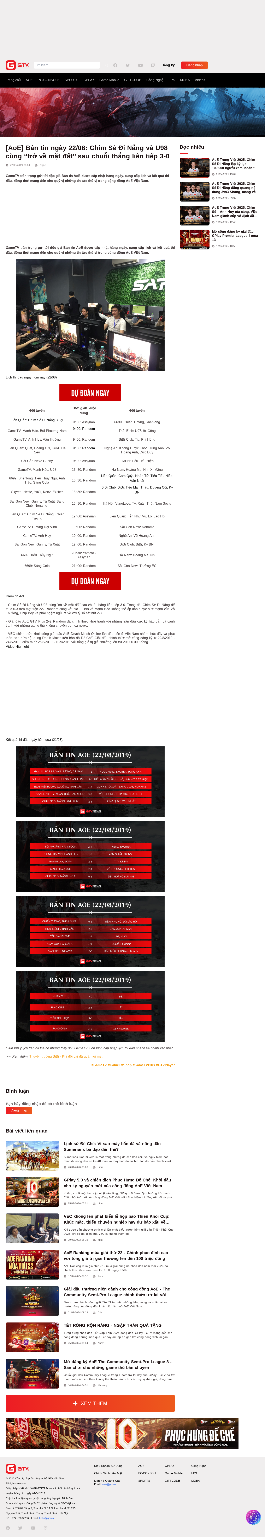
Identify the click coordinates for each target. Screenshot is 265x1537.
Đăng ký (168, 65)
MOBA (185, 80)
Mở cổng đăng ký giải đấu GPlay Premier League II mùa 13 (235, 236)
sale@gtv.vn (109, 1484)
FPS (172, 80)
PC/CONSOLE (49, 80)
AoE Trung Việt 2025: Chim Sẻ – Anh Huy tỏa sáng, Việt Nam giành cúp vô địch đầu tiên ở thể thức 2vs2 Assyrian (235, 212)
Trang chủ (13, 80)
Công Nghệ (155, 80)
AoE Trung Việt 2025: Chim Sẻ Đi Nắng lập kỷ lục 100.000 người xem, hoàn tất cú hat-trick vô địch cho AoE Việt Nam (234, 164)
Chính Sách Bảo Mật (108, 1473)
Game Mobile (109, 80)
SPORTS (71, 80)
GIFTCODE (132, 80)
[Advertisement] (132, 29)
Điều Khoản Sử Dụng (108, 1465)
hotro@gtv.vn (46, 1518)
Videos (200, 80)
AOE (29, 80)
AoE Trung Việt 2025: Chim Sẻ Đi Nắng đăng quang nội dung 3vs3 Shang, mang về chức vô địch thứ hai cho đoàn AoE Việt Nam (234, 188)
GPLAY (88, 80)
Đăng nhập (194, 65)
